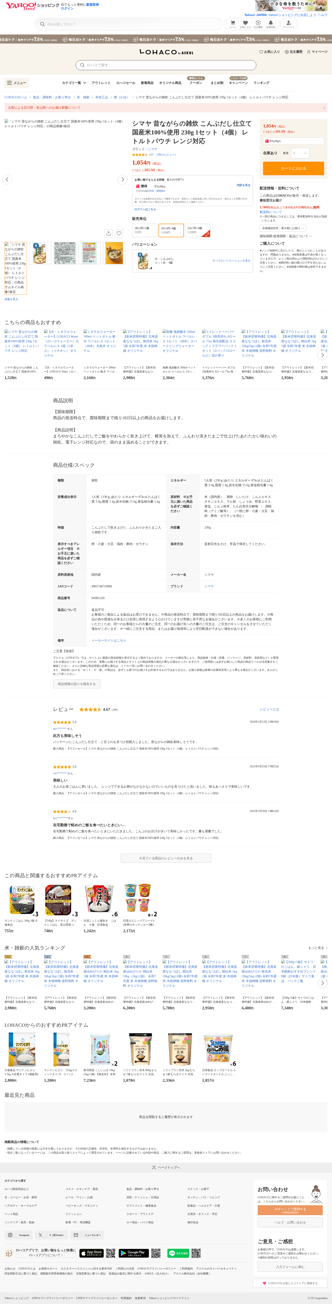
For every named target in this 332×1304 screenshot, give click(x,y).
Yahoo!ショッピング (17, 1298)
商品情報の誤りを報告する (77, 684)
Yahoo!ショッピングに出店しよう (292, 15)
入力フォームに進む (290, 1267)
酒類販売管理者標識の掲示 (56, 1273)
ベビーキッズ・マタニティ (81, 1205)
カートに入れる (293, 168)
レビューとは (269, 709)
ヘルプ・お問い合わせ (290, 1222)
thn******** (60, 728)
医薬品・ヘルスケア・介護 (203, 1205)
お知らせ (10, 1268)
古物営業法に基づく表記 (91, 1273)
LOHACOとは (27, 1268)
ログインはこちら (145, 209)
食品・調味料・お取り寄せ (52, 97)
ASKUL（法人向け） (157, 1273)
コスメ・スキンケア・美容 (81, 1189)
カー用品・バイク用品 (140, 1222)
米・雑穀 (83, 97)
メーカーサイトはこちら (108, 640)
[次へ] (123, 179)
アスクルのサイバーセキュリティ (216, 1268)
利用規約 (126, 1298)
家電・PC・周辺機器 (78, 1222)
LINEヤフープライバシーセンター (97, 1298)
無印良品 (192, 1222)
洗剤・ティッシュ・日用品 (142, 1197)
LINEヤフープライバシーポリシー (52, 1298)
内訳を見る (243, 185)
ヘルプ (322, 15)
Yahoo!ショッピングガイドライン (169, 1298)
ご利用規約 (186, 1268)
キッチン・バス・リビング (203, 1197)
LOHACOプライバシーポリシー (157, 1268)
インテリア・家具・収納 (19, 1222)
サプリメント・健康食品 (141, 1205)
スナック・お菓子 (198, 1189)
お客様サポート (48, 1268)
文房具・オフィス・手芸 (202, 1214)
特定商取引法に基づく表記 (21, 1273)
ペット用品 (11, 1214)
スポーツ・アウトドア (140, 1214)
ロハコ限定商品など (17, 1189)
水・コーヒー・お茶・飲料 (21, 1197)
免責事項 (140, 1298)
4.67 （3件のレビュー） (163, 154)
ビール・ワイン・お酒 (79, 1197)
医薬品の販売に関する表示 (125, 1273)
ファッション (73, 1214)
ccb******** (60, 773)
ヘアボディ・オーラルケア (21, 1205)
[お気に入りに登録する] (119, 233)
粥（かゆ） (122, 97)
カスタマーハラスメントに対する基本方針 (86, 1268)
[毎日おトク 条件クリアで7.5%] (166, 39)
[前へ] (7, 179)
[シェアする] (109, 233)
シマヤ (152, 149)
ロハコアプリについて (45, 1255)
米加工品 (101, 97)
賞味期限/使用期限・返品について (284, 236)
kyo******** (60, 818)
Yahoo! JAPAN (255, 15)
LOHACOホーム (16, 97)
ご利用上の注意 (124, 1268)
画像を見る (11, 299)
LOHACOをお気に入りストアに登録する (293, 1283)
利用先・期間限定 (156, 191)
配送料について (271, 212)
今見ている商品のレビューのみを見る (166, 858)
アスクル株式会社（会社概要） (192, 1273)
